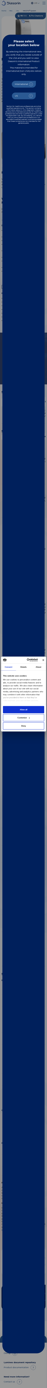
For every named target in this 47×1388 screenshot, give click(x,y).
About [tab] (38, 667)
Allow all (23, 709)
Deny (23, 726)
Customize (22, 718)
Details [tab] (23, 667)
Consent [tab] (8, 667)
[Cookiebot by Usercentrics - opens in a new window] (28, 660)
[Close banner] (43, 660)
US (16, 96)
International (21, 84)
